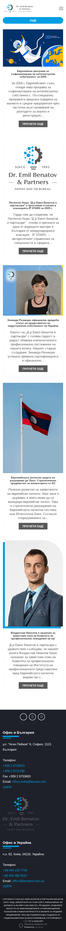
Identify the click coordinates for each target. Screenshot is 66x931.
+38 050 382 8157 (15, 875)
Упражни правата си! (35, 924)
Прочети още (33, 124)
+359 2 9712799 (14, 771)
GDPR (7, 787)
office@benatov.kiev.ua (28, 881)
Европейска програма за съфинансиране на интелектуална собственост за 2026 (33, 74)
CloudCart (39, 927)
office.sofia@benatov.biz (29, 781)
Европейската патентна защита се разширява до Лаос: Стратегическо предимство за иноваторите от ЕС (33, 480)
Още (33, 20)
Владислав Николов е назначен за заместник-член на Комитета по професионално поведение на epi (33, 635)
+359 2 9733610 (14, 765)
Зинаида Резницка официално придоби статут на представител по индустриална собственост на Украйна (33, 323)
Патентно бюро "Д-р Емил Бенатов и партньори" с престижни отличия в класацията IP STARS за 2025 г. (33, 205)
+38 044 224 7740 (15, 870)
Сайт (25, 921)
